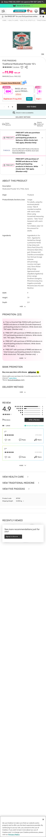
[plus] (12, 107)
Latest (8, 425)
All (3, 425)
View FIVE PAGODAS (13, 489)
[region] (23, 826)
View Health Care (13, 477)
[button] (42, 11)
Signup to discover (12, 536)
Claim (29, 99)
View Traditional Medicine (18, 483)
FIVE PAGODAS (9, 60)
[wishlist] (22, 67)
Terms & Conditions (18, 152)
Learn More (13, 378)
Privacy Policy (14, 834)
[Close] (43, 819)
